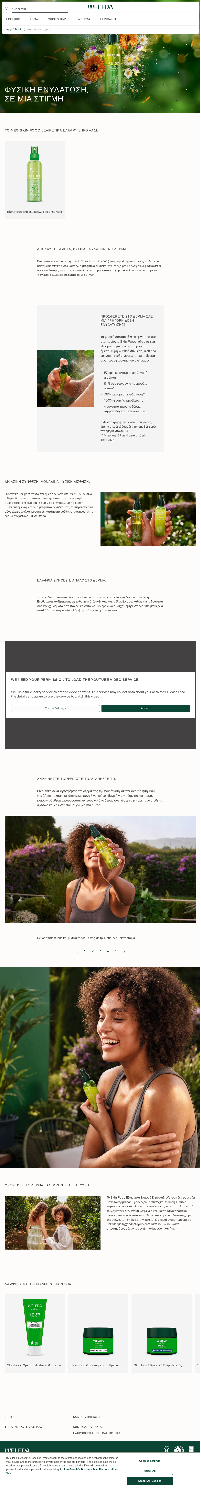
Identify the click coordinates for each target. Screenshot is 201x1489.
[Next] (124, 951)
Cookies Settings (149, 1460)
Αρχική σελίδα (14, 29)
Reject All (150, 1470)
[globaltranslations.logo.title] (100, 7)
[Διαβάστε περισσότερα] (166, 1450)
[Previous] (77, 951)
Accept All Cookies (149, 1480)
